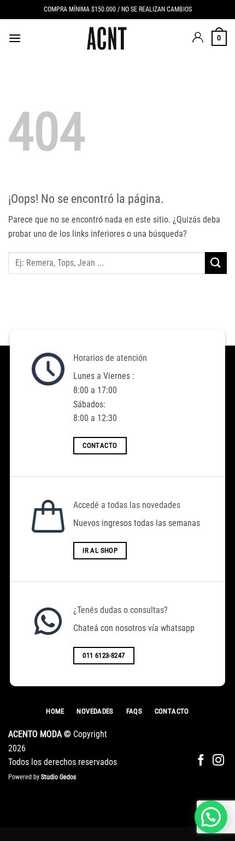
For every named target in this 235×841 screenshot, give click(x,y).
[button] (14, 38)
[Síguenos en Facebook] (201, 761)
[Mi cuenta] (198, 38)
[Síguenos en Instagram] (218, 761)
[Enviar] (216, 262)
